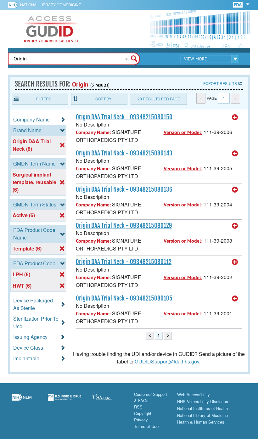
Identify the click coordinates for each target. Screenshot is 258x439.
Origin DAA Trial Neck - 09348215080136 (124, 189)
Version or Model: (183, 132)
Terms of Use (146, 426)
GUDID (50, 29)
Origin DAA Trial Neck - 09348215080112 (123, 262)
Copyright (142, 413)
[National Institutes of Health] (14, 4)
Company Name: (93, 132)
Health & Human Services (200, 422)
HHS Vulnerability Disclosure (203, 401)
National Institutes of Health (202, 408)
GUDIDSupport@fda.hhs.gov (167, 361)
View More (195, 59)
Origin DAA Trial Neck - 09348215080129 (124, 225)
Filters (43, 98)
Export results (220, 83)
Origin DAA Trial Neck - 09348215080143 (124, 153)
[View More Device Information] (235, 117)
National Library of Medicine (50, 4)
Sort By (103, 98)
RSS (138, 407)
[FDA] (238, 4)
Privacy (141, 420)
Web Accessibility (193, 394)
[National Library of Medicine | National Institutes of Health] (21, 401)
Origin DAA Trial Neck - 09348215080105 (124, 298)
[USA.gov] (107, 401)
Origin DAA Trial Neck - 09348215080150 (124, 117)
